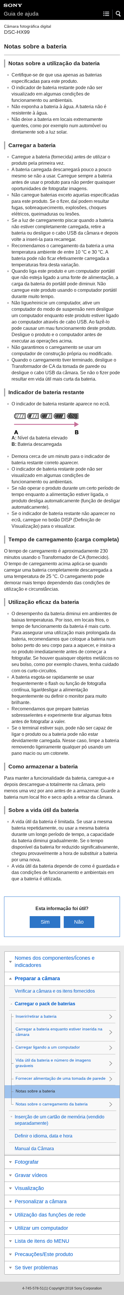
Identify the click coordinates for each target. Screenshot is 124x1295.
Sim (45, 922)
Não (79, 922)
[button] (118, 14)
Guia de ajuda (21, 14)
